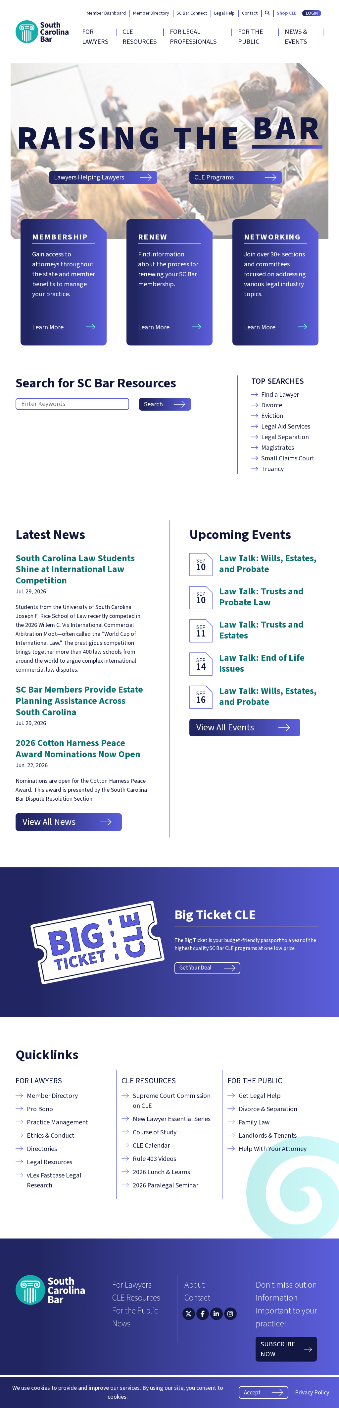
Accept (252, 1392)
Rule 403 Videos (154, 1159)
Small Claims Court (288, 458)
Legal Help (224, 13)
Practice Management (57, 1122)
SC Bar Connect (191, 13)
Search (153, 404)
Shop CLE (286, 13)
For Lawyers (95, 36)
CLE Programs (214, 177)
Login (312, 13)
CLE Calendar (151, 1145)
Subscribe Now (278, 1349)
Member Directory (151, 13)
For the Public (135, 1311)
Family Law (254, 1122)
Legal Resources (49, 1162)
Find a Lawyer (280, 394)
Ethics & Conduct (50, 1135)
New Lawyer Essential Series (172, 1119)
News (121, 1323)
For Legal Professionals (193, 36)
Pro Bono (40, 1109)
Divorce (271, 405)
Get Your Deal (195, 968)
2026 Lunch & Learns (161, 1172)
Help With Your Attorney (273, 1149)
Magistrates (277, 447)
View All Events (225, 727)
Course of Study (154, 1132)
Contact (250, 13)
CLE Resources (139, 36)
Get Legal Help (260, 1096)
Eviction (272, 416)
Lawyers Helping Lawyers (89, 177)
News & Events (296, 36)
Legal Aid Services (285, 426)
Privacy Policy (312, 1392)
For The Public (250, 36)
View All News (49, 822)
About (194, 1285)
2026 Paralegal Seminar (165, 1185)
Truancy (272, 469)
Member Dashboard (106, 13)
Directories (42, 1149)
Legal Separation (285, 437)
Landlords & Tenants (268, 1135)
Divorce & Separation (268, 1109)
